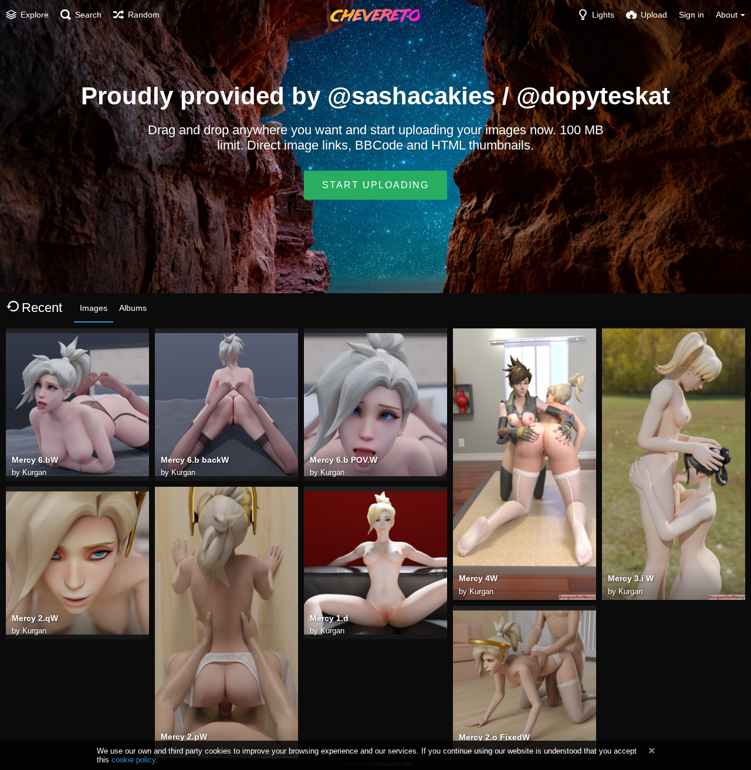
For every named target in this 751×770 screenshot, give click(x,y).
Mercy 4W (478, 578)
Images (93, 308)
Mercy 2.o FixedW (494, 737)
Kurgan (34, 472)
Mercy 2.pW (184, 736)
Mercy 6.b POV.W (343, 459)
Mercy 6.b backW (195, 459)
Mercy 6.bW (35, 459)
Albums (133, 308)
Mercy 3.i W (631, 578)
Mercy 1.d (329, 618)
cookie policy (133, 759)
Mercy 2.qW (35, 618)
